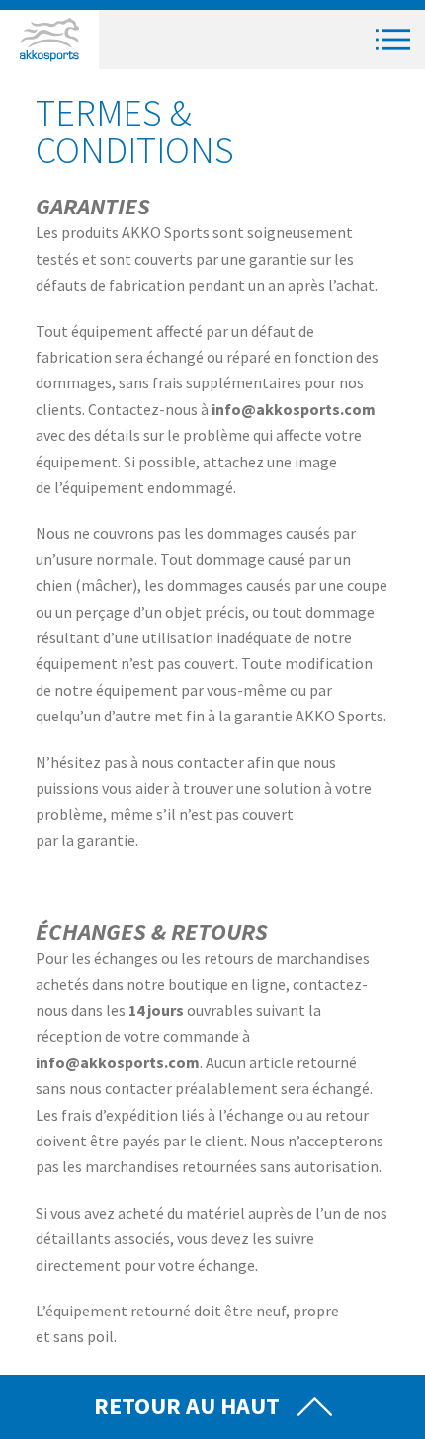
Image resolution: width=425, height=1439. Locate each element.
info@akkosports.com (294, 409)
